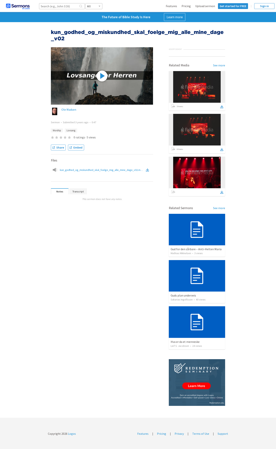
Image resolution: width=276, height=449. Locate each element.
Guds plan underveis (183, 295)
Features (171, 6)
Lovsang (71, 130)
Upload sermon (205, 6)
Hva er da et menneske (185, 342)
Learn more (175, 17)
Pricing (186, 6)
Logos (71, 433)
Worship (57, 130)
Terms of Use (200, 433)
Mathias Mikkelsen (181, 253)
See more (219, 65)
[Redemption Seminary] (197, 382)
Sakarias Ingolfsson (182, 299)
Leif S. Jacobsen (180, 346)
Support (223, 433)
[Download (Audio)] (148, 170)
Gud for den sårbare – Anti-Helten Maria (196, 249)
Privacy (179, 433)
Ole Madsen (68, 109)
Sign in (264, 6)
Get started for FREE (233, 6)
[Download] (221, 106)
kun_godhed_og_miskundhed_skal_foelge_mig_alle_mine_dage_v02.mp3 (102, 170)
